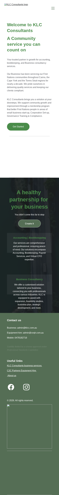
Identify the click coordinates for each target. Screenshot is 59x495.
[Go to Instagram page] (26, 387)
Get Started (18, 126)
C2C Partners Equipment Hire (22, 370)
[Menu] (53, 8)
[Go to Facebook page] (11, 387)
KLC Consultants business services (24, 365)
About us (11, 375)
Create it (29, 223)
